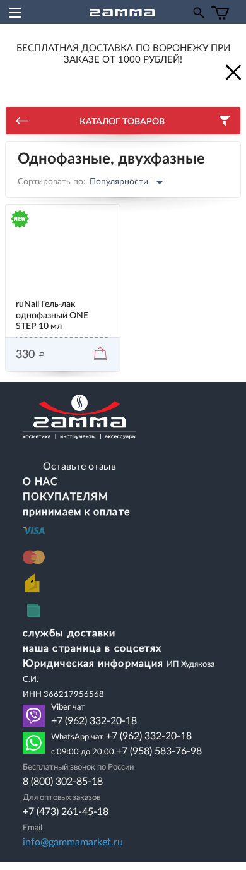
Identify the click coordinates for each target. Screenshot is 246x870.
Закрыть (232, 71)
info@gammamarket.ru (73, 842)
